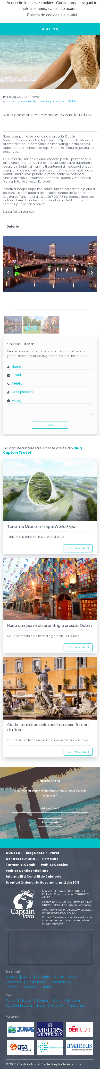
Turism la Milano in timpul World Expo (41, 526)
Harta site (50, 859)
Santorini (75, 977)
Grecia (26, 1000)
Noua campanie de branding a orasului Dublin (42, 101)
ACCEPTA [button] (50, 29)
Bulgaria (73, 1000)
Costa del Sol (61, 982)
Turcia (11, 1000)
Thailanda (76, 1005)
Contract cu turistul (22, 859)
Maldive (57, 1005)
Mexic (41, 1005)
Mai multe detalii (78, 548)
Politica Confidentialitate (27, 871)
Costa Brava (36, 982)
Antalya (11, 977)
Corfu (58, 977)
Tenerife (12, 987)
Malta (46, 987)
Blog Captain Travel (24, 97)
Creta (27, 977)
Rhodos (43, 977)
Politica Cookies (54, 865)
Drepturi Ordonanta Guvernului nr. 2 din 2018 (43, 882)
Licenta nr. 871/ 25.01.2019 (56, 902)
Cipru (57, 1000)
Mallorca (30, 987)
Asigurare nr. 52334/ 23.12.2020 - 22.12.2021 (67, 910)
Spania (42, 1000)
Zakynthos (14, 982)
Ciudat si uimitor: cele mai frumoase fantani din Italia (48, 727)
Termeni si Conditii (21, 865)
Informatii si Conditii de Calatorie (33, 876)
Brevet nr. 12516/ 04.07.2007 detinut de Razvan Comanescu (67, 903)
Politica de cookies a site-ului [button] (52, 15)
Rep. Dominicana (19, 1005)
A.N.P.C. (46, 897)
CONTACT (14, 853)
